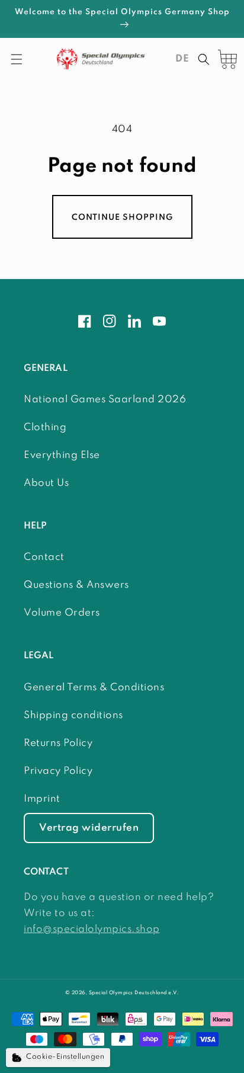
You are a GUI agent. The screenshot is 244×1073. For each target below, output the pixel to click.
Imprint (42, 799)
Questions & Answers (76, 585)
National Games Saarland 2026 (105, 400)
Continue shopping (122, 217)
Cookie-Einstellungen (65, 1057)
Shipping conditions (73, 715)
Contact (44, 557)
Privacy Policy (58, 771)
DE (182, 59)
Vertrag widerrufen (89, 828)
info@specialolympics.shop (92, 929)
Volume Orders (62, 613)
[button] (16, 59)
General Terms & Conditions (94, 688)
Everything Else (62, 455)
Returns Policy (58, 743)
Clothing (45, 427)
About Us (46, 483)
